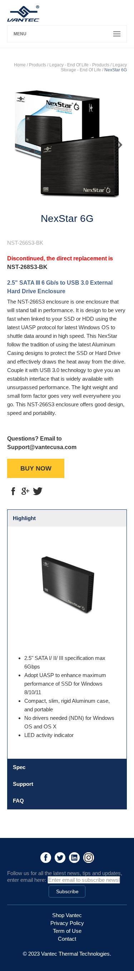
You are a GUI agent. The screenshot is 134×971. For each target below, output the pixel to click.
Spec (19, 767)
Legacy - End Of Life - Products (79, 64)
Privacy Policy (67, 923)
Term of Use (67, 931)
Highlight (24, 518)
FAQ (18, 801)
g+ (25, 491)
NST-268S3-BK (27, 267)
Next (116, 141)
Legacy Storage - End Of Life (94, 67)
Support (23, 784)
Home (20, 64)
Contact (67, 939)
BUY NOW (35, 468)
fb (13, 491)
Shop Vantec (67, 915)
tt (37, 491)
